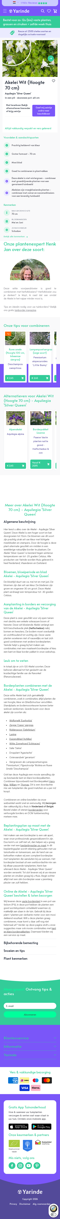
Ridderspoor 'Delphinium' (22, 730)
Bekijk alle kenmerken (14, 237)
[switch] (53, 1214)
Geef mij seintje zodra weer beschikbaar (44, 110)
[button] (5, 11)
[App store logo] (18, 1127)
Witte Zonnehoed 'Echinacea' (24, 744)
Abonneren (30, 1014)
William (13, 785)
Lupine (12, 734)
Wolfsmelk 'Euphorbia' (20, 721)
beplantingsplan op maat (33, 845)
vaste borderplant (31, 901)
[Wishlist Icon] (53, 80)
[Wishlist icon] (22, 334)
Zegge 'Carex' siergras (21, 725)
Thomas (25, 785)
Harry (51, 781)
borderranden (35, 810)
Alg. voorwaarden (41, 1203)
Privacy (13, 1203)
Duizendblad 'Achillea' (20, 739)
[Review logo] (27, 1146)
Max (6, 785)
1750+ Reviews (29, 3)
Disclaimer (24, 1203)
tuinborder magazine (25, 310)
